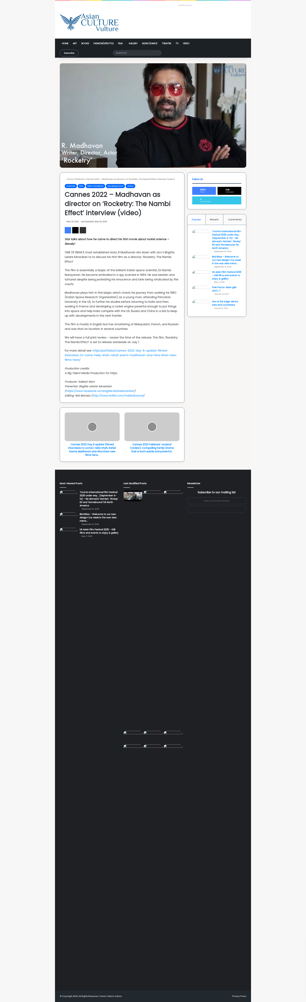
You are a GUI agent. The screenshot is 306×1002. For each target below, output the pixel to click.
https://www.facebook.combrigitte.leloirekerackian (100, 391)
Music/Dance (149, 43)
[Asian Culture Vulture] (89, 22)
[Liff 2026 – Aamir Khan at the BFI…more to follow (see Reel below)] (173, 737)
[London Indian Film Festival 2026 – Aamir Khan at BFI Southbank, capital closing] (153, 864)
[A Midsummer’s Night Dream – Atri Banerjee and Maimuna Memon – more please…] (133, 750)
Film (120, 43)
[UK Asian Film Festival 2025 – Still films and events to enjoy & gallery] (201, 276)
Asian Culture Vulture (111, 996)
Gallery (133, 43)
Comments (235, 219)
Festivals (79, 179)
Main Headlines (95, 185)
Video (186, 43)
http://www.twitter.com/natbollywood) (118, 395)
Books (85, 43)
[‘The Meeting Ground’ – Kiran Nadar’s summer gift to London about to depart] (153, 610)
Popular (196, 219)
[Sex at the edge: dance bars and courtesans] (201, 306)
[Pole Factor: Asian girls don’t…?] (201, 292)
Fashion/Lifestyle (104, 43)
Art (75, 43)
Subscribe (69, 53)
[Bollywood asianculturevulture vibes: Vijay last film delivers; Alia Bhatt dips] (133, 736)
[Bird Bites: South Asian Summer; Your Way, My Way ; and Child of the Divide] (173, 750)
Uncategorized (115, 185)
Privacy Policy (239, 996)
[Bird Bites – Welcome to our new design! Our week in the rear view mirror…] (201, 261)
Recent (214, 219)
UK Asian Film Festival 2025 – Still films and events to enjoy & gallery (226, 275)
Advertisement (184, 5)
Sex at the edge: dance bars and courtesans (225, 303)
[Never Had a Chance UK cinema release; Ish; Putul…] (173, 610)
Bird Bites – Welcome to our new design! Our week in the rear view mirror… (226, 260)
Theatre (166, 43)
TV (177, 43)
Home (65, 43)
